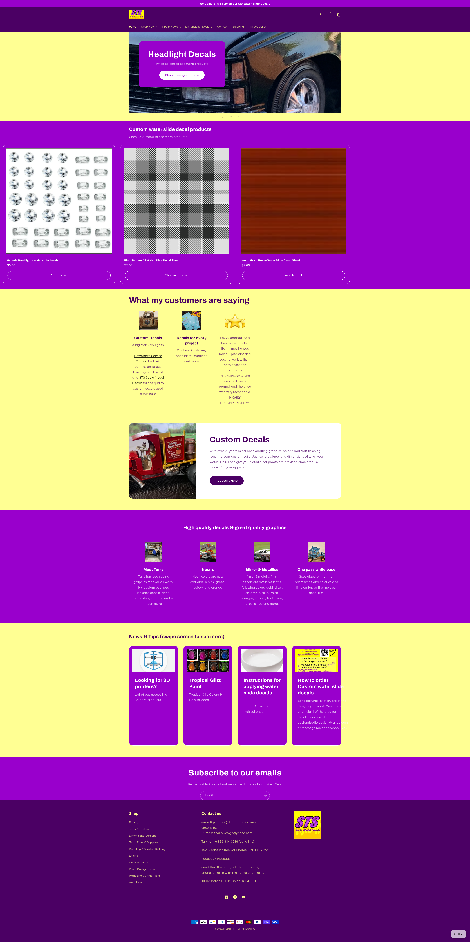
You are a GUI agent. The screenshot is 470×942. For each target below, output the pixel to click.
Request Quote (227, 480)
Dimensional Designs (142, 835)
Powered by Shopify (245, 929)
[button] (149, 27)
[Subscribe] (265, 795)
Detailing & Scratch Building (147, 849)
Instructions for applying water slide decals (262, 686)
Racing (133, 822)
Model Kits (136, 882)
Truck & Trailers (139, 829)
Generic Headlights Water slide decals (33, 260)
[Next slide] (239, 117)
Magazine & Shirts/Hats (144, 875)
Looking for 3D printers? (152, 683)
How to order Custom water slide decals (321, 686)
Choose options (176, 275)
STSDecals (228, 929)
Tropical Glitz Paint (205, 683)
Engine (133, 855)
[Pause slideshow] (248, 117)
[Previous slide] (222, 117)
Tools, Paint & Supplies (143, 842)
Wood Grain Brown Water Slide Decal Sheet (271, 260)
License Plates (138, 862)
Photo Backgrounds (142, 869)
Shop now (235, 82)
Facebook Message (216, 858)
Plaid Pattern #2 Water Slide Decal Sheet (151, 260)
